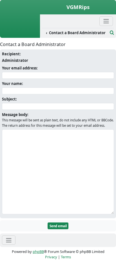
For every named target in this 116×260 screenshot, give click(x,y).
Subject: (9, 99)
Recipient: (11, 53)
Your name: (12, 83)
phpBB (38, 251)
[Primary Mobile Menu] (106, 21)
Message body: (15, 114)
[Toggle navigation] (8, 240)
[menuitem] (75, 33)
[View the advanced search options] (112, 32)
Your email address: (20, 68)
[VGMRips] (20, 34)
